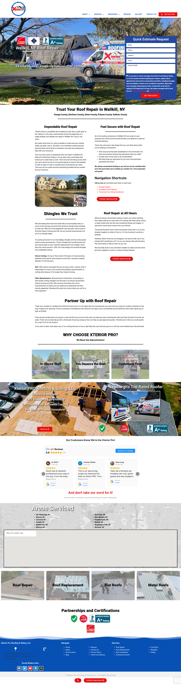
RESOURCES (112, 14)
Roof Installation (122, 652)
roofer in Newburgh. (109, 498)
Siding (153, 652)
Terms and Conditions (139, 91)
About (68, 650)
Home (68, 647)
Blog (67, 655)
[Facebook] (19, 668)
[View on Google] (48, 463)
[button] (43, 473)
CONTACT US (151, 14)
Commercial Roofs (123, 655)
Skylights (154, 650)
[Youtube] (30, 668)
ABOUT (85, 14)
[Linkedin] (35, 668)
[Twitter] (25, 668)
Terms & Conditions (98, 655)
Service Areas (71, 652)
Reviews (94, 647)
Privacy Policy (153, 91)
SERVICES (98, 14)
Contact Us (95, 650)
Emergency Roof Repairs (108, 189)
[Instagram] (41, 668)
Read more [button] (83, 479)
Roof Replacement (123, 650)
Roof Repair (120, 647)
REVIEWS (127, 14)
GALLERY (138, 14)
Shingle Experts (104, 187)
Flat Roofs (154, 647)
